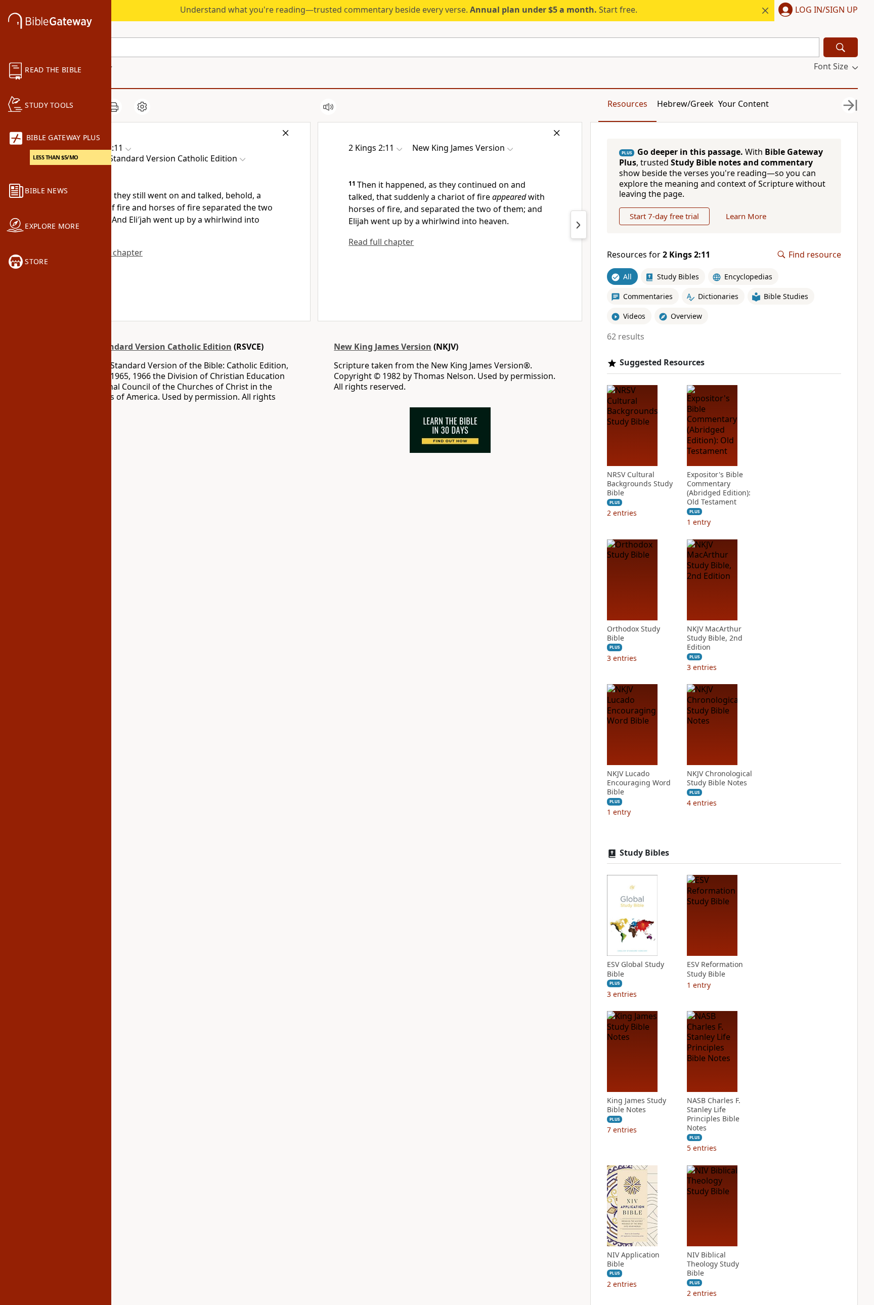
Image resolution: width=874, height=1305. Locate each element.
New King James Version (382, 346)
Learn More (746, 216)
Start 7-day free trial (664, 216)
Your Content (743, 103)
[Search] (840, 47)
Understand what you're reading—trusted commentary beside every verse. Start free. (408, 9)
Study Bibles (644, 853)
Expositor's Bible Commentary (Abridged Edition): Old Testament (719, 488)
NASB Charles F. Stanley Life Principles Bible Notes (713, 1114)
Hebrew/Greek (685, 103)
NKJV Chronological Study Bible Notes (719, 778)
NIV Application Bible (633, 1259)
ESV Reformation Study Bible (715, 969)
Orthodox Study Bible (633, 633)
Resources (627, 103)
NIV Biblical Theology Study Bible (713, 1264)
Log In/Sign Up (826, 10)
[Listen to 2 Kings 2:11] (328, 107)
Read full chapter (381, 241)
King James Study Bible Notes (636, 1105)
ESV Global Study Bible (635, 969)
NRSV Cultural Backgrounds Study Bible (640, 483)
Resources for (658, 254)
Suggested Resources (662, 362)
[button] (816, 10)
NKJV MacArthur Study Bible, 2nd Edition (714, 638)
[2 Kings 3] (579, 225)
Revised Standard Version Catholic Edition (147, 346)
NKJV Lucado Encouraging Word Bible (639, 782)
